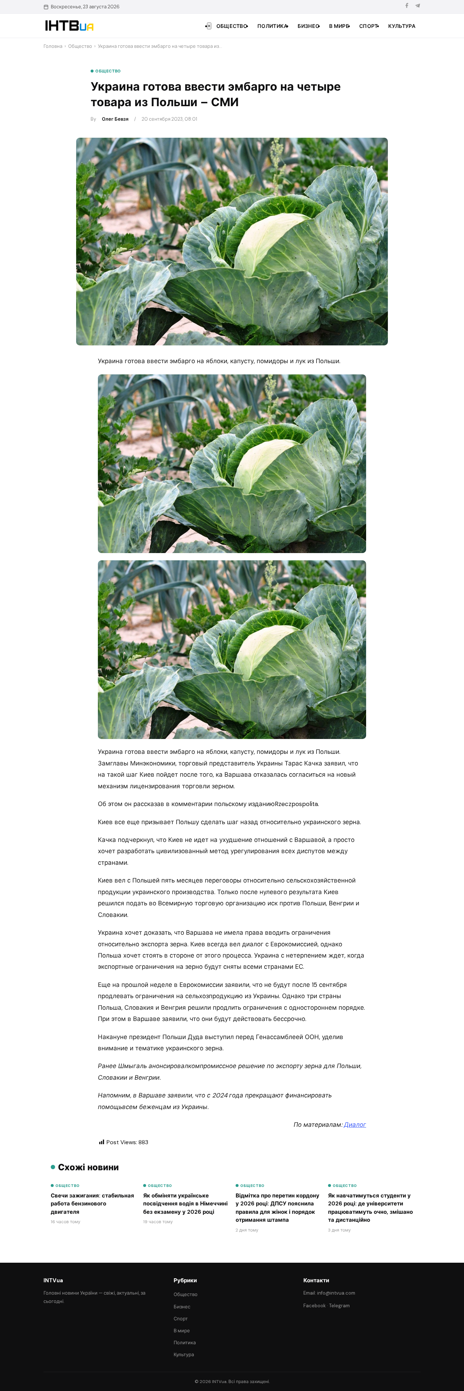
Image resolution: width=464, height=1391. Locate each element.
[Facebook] (407, 7)
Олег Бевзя (115, 119)
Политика (272, 26)
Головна (53, 46)
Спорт (368, 26)
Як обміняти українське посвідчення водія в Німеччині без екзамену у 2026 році (185, 1204)
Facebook (314, 1306)
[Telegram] (417, 7)
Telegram (339, 1306)
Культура (401, 26)
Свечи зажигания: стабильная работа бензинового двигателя (92, 1204)
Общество (231, 26)
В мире (339, 26)
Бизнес (308, 26)
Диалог (355, 1125)
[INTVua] (69, 26)
